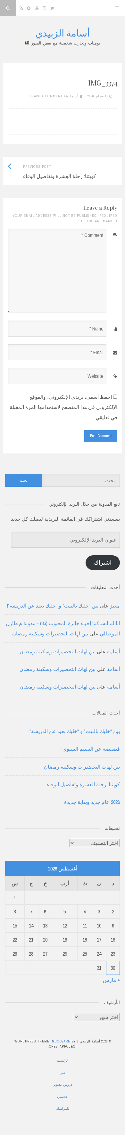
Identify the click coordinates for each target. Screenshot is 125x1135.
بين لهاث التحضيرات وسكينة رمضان (50, 633)
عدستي (62, 1096)
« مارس (111, 980)
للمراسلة (62, 1108)
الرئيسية (63, 1060)
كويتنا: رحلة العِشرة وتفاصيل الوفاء (83, 784)
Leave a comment (46, 96)
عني (63, 1072)
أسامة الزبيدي (62, 32)
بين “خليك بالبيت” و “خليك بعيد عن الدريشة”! (52, 605)
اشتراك (103, 563)
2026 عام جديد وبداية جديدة (92, 801)
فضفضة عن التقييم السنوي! (91, 748)
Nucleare (61, 1041)
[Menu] (117, 8)
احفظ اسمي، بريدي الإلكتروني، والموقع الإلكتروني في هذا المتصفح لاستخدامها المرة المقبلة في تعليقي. (63, 407)
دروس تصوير (62, 1084)
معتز (115, 605)
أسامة (74, 96)
